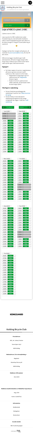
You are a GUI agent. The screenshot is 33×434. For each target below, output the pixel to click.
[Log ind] (30, 3)
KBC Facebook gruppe (16, 425)
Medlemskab (16, 407)
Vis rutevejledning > (21, 354)
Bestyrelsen (16, 415)
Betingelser (16, 411)
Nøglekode (23, 77)
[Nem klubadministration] (16, 433)
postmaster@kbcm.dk (16, 53)
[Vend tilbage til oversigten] (29, 14)
